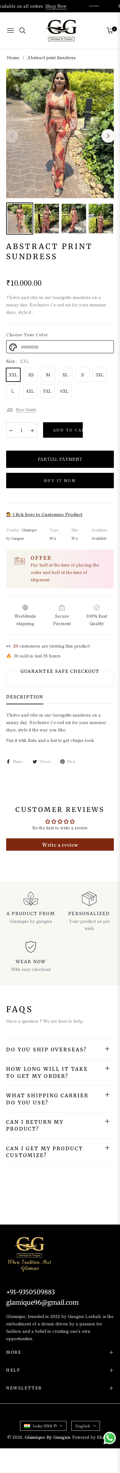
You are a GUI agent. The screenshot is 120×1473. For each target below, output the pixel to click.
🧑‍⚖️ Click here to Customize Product (44, 514)
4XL (30, 391)
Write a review (60, 844)
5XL (47, 391)
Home (13, 57)
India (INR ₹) (45, 1426)
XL (65, 374)
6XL (64, 391)
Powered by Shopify (92, 1437)
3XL (100, 374)
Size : (18, 361)
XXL (13, 374)
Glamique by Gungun (47, 1437)
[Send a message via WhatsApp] (109, 1438)
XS (31, 374)
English (82, 1426)
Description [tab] (24, 697)
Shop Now (61, 6)
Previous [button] (11, 136)
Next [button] (108, 136)
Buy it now (60, 480)
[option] (60, 133)
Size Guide (26, 409)
